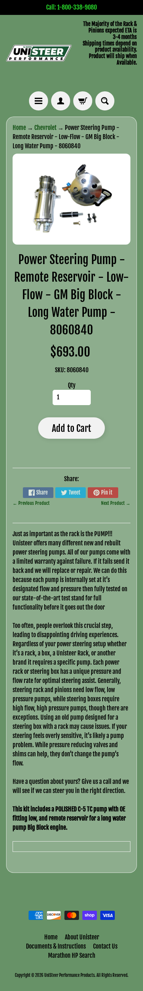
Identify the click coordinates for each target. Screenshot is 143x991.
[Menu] (38, 100)
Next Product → (115, 503)
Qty (72, 385)
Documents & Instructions (56, 946)
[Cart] (82, 100)
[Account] (60, 100)
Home (19, 127)
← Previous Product (31, 503)
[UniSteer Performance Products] (39, 53)
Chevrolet (45, 127)
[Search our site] (104, 100)
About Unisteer (82, 937)
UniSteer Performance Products (69, 975)
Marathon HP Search (71, 955)
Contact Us (105, 946)
